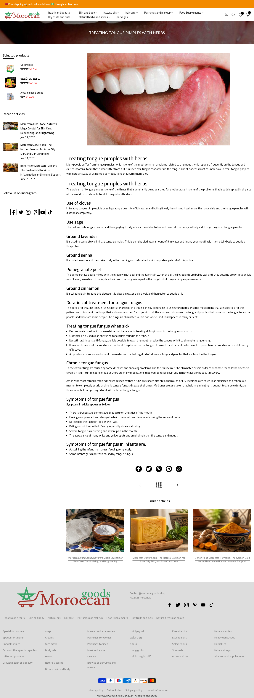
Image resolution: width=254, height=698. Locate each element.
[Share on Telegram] (169, 469)
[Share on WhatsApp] (179, 469)
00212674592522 (140, 597)
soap (48, 631)
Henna (48, 656)
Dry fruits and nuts (59, 17)
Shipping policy (133, 690)
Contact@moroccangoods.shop (147, 593)
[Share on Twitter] (149, 469)
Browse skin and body (57, 669)
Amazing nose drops (31, 92)
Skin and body (87, 12)
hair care (131, 12)
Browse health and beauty (18, 662)
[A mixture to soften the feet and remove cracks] (140, 485)
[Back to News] (158, 485)
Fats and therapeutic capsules (20, 650)
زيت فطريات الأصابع (30, 79)
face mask (51, 643)
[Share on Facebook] (139, 469)
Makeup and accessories (101, 631)
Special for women (13, 631)
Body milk (50, 650)
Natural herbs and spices (93, 17)
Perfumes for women (99, 637)
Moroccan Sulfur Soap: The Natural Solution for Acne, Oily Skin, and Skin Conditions (158, 559)
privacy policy (95, 690)
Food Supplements (190, 12)
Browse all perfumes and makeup (101, 665)
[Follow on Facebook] (13, 212)
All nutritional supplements (229, 656)
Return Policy (114, 690)
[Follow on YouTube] (42, 212)
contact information (157, 690)
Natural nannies (223, 631)
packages (122, 17)
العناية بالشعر (137, 631)
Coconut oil (26, 65)
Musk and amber (96, 650)
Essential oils (179, 631)
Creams (49, 637)
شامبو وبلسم (137, 650)
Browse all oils (180, 656)
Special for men (11, 643)
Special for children (13, 637)
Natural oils (110, 12)
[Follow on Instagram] (28, 212)
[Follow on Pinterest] (35, 212)
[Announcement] (127, 4)
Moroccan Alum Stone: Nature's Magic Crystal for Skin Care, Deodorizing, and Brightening (95, 559)
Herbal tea (220, 643)
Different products (13, 656)
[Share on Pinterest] (159, 469)
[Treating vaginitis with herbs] (177, 485)
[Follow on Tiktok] (50, 212)
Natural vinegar (223, 650)
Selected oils (179, 643)
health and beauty (59, 12)
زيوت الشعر (136, 637)
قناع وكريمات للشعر (140, 656)
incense (91, 656)
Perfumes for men (97, 643)
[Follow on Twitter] (21, 212)
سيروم (133, 643)
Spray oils (177, 650)
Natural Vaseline (54, 662)
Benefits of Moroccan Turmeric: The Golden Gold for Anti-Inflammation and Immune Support (222, 559)
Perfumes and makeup (157, 12)
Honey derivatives (224, 637)
